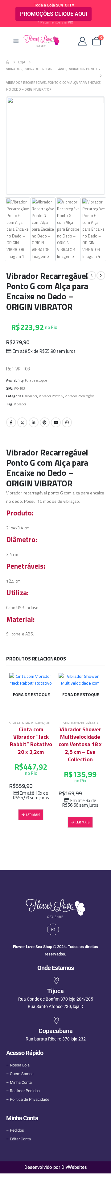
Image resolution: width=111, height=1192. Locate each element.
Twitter (22, 422)
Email (56, 422)
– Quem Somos (20, 1073)
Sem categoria (19, 723)
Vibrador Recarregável (80, 396)
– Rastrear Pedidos (23, 1090)
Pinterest (45, 422)
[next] (101, 275)
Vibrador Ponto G (51, 396)
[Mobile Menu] (16, 41)
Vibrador (31, 396)
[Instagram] (53, 929)
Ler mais (33, 814)
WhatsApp (67, 422)
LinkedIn (34, 422)
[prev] (91, 275)
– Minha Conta (19, 1082)
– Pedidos (15, 1130)
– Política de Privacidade (27, 1099)
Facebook (11, 422)
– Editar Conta (18, 1139)
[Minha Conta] (82, 41)
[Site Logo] (41, 41)
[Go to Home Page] (8, 62)
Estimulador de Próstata (80, 723)
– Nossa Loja (18, 1065)
